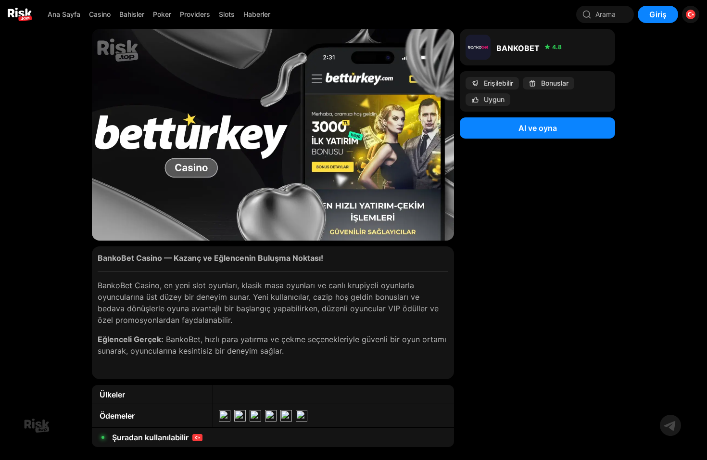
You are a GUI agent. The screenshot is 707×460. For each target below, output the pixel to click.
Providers (195, 14)
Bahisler (131, 14)
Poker (162, 14)
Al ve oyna (537, 128)
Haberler (256, 14)
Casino (100, 14)
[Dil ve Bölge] (690, 14)
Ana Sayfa (64, 14)
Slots (227, 14)
